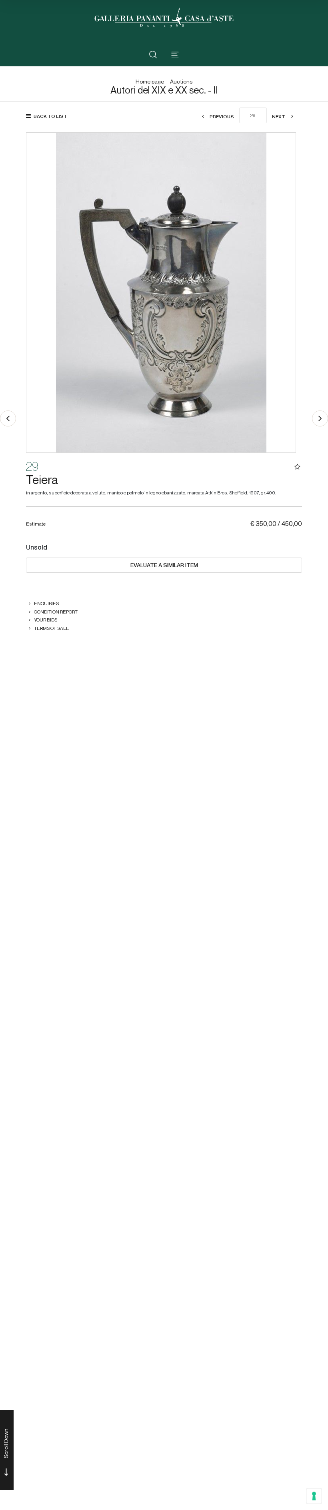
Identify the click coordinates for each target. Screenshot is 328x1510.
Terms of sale (51, 628)
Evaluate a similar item (164, 565)
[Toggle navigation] (175, 55)
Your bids (45, 620)
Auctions (181, 81)
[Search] (153, 55)
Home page (150, 81)
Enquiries (46, 603)
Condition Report (56, 612)
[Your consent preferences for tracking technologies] (314, 1496)
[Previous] (8, 418)
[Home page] (164, 17)
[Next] (320, 418)
